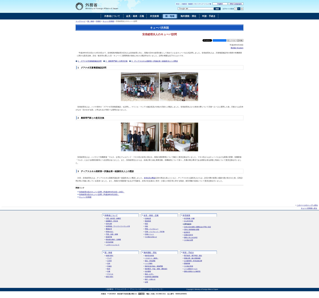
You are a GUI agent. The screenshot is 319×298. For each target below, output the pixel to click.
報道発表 (148, 221)
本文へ (178, 4)
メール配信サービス (191, 269)
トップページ (80, 21)
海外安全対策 (149, 255)
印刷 (240, 40)
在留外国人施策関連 (151, 277)
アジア (109, 258)
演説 (146, 226)
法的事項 (110, 289)
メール (232, 40)
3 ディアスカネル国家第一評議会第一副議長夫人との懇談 (154, 61)
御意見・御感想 (187, 4)
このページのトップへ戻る (307, 205)
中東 (108, 271)
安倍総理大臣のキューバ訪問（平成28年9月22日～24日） (101, 192)
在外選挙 (148, 271)
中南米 (98, 21)
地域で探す (109, 255)
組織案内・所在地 (112, 221)
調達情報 (187, 263)
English (220, 4)
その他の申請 (188, 266)
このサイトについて (112, 245)
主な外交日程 (188, 221)
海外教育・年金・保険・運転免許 (156, 269)
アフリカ (110, 274)
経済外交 (187, 232)
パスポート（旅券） (151, 258)
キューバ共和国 (108, 21)
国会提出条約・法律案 (113, 239)
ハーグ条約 (148, 263)
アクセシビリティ (121, 289)
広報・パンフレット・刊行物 (154, 232)
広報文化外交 (188, 235)
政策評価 (109, 237)
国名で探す (109, 277)
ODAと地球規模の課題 (191, 229)
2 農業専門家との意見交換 (116, 61)
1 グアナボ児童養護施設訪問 (90, 61)
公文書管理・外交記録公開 (193, 261)
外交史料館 (109, 242)
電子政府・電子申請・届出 (193, 255)
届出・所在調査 (150, 261)
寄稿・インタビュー (151, 229)
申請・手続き (188, 252)
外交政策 (186, 215)
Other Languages (236, 4)
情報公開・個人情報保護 (192, 258)
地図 (142, 294)
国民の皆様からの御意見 (192, 271)
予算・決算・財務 (112, 234)
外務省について (111, 215)
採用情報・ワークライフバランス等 (118, 226)
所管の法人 (109, 232)
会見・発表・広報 (151, 215)
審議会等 (109, 229)
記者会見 (148, 218)
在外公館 (109, 224)
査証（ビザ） (149, 274)
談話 (146, 224)
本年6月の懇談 (149, 178)
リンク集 (208, 4)
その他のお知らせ (151, 237)
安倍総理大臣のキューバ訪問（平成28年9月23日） (99, 194)
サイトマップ (199, 4)
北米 (108, 263)
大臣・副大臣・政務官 (113, 218)
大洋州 (109, 261)
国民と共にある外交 (191, 237)
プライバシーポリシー (138, 289)
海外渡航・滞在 (150, 252)
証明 (146, 282)
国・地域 (90, 21)
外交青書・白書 (189, 218)
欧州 (108, 269)
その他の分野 (188, 240)
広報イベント (149, 234)
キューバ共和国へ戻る (309, 208)
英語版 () (237, 48)
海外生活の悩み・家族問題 (154, 266)
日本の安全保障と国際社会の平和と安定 (197, 227)
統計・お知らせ (150, 279)
